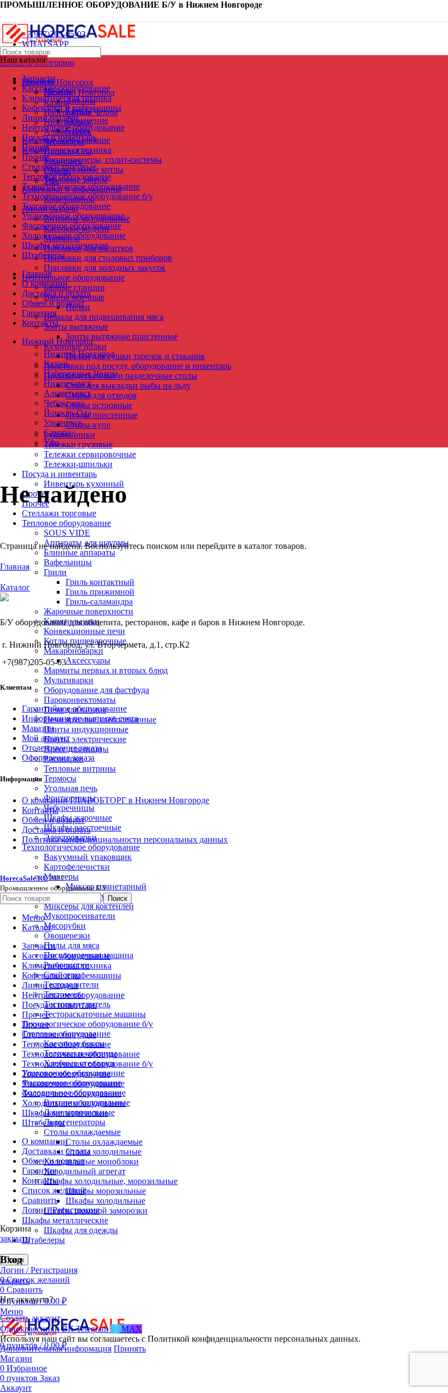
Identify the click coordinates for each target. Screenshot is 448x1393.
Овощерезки (67, 935)
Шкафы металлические (65, 1220)
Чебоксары (64, 403)
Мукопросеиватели (79, 915)
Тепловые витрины (80, 768)
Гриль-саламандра (99, 601)
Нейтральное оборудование (73, 277)
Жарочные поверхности (88, 611)
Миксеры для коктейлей (89, 906)
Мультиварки (68, 680)
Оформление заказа (58, 757)
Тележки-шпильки (78, 464)
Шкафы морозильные (106, 1190)
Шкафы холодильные (105, 1200)
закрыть (15, 1238)
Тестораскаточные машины (95, 1014)
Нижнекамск (68, 383)
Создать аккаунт (30, 1318)
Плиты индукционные (86, 729)
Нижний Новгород (79, 353)
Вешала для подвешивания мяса (103, 316)
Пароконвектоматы (80, 699)
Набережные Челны (81, 373)
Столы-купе (88, 424)
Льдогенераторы (74, 1122)
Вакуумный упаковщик (88, 857)
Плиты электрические (85, 739)
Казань (56, 363)
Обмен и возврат (53, 819)
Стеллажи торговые (59, 513)
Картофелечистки (77, 866)
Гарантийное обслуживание (74, 708)
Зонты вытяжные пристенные (122, 336)
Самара (57, 432)
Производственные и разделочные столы (120, 375)
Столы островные (99, 405)
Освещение (87, 120)
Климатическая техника (66, 149)
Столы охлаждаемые (82, 1132)
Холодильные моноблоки (91, 1161)
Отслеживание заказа (62, 747)
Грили (55, 572)
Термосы (60, 778)
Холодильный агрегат (85, 1171)
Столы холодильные (104, 1151)
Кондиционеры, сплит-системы (103, 159)
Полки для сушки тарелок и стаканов (135, 356)
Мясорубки (65, 925)
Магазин (38, 728)
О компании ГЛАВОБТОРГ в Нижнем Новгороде (115, 800)
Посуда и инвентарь (59, 474)
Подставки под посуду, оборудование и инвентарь (137, 365)
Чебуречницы (69, 807)
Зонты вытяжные (76, 326)
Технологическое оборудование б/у (87, 1024)
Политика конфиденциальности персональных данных (125, 839)
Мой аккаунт (46, 738)
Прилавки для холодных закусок (105, 267)
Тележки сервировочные (90, 454)
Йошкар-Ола (67, 412)
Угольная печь (70, 788)
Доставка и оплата (56, 829)
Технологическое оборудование (81, 847)
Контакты (40, 810)
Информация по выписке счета (80, 718)
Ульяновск (63, 422)
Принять (130, 1348)
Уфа (51, 442)
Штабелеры (43, 1240)
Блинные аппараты (79, 552)
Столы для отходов (101, 395)
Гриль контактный (100, 582)
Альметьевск (68, 393)
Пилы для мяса (71, 945)
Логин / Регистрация (60, 1210)
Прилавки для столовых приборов (108, 257)
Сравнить (40, 1200)
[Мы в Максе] (4, 15)
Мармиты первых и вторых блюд (106, 670)
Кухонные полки (75, 346)
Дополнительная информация (55, 1348)
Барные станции (74, 287)
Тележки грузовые (78, 444)
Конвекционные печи (84, 631)
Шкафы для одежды (81, 1230)
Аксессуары (88, 660)
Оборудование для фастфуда (96, 690)
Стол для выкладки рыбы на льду (128, 385)
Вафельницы (68, 562)
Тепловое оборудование (66, 523)
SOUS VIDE (67, 532)
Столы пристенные (102, 415)
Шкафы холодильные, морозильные (111, 1181)
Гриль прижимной (100, 591)
